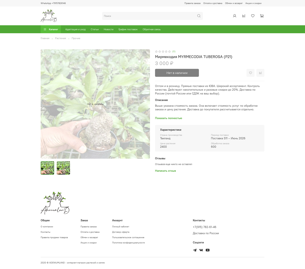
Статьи (95, 29)
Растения (60, 38)
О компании (47, 226)
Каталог (53, 29)
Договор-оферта (120, 232)
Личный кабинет (120, 226)
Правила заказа (192, 3)
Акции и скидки (253, 3)
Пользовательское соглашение (128, 237)
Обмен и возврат (234, 3)
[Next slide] (145, 104)
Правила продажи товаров (54, 237)
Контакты (45, 232)
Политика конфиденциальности (128, 242)
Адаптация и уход (75, 29)
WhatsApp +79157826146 (53, 3)
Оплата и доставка (212, 3)
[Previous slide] (46, 104)
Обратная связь (152, 29)
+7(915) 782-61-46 (204, 227)
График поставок (128, 29)
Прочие (76, 38)
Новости (108, 29)
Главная (45, 38)
